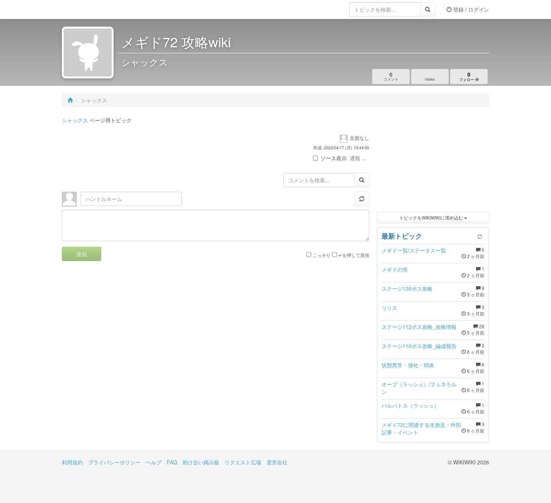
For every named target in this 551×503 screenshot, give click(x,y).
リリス (389, 307)
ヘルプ (154, 462)
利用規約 (72, 462)
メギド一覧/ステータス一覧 (414, 250)
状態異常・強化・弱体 (408, 365)
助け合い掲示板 (201, 462)
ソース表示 (333, 158)
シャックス (75, 120)
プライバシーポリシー (114, 462)
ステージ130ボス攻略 (407, 288)
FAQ (172, 462)
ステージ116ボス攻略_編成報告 (419, 346)
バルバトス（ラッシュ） (410, 405)
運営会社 (277, 462)
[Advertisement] (433, 161)
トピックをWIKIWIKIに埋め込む (431, 217)
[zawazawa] (91, 9)
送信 (81, 254)
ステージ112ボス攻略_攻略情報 (419, 326)
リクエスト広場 (243, 462)
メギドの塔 (395, 269)
